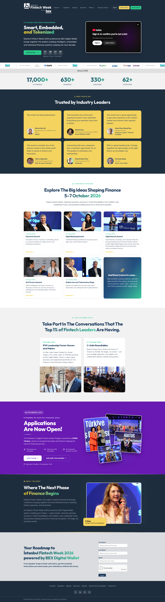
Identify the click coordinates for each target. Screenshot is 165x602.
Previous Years (103, 7)
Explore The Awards (55, 458)
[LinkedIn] (80, 592)
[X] (75, 592)
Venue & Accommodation (97, 586)
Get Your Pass (136, 7)
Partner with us (124, 7)
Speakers (66, 7)
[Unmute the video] (138, 25)
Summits (52, 586)
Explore (56, 7)
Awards (84, 586)
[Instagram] (85, 592)
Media (91, 7)
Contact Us (112, 586)
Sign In (115, 7)
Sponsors (83, 7)
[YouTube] (89, 592)
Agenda (74, 7)
